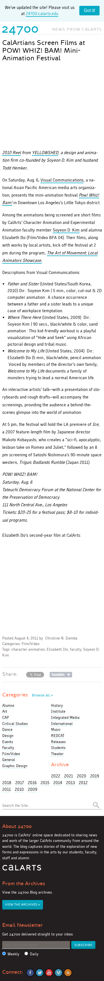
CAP (5, 717)
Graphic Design (14, 765)
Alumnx (8, 705)
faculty (75, 649)
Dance (7, 729)
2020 (81, 776)
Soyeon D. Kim (66, 230)
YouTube (49, 972)
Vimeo (58, 972)
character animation (28, 649)
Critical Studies (15, 723)
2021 (68, 776)
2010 (19, 789)
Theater (57, 753)
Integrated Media (65, 717)
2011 (6, 789)
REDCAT (57, 735)
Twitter (39, 972)
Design (7, 735)
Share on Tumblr (61, 674)
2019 (94, 776)
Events (7, 741)
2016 (32, 782)
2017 (19, 782)
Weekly (13, 954)
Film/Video (30, 644)
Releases (58, 741)
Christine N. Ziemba (61, 638)
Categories (27, 695)
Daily (34, 954)
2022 (55, 776)
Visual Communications (61, 180)
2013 (70, 782)
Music (56, 729)
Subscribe (83, 945)
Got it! (89, 10)
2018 (6, 782)
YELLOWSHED (45, 152)
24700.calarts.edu (42, 13)
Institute (58, 711)
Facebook (30, 972)
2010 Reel (11, 152)
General (8, 759)
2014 (57, 782)
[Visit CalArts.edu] (21, 869)
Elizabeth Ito (57, 649)
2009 (32, 789)
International (62, 723)
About (17, 826)
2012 (83, 782)
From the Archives (23, 883)
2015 (44, 782)
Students (58, 747)
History (57, 705)
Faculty (8, 747)
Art (4, 711)
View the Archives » (22, 904)
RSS (68, 972)
